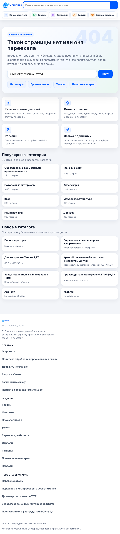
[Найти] (114, 5)
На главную (17, 84)
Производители (18, 15)
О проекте (8, 351)
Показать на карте (83, 84)
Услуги (82, 15)
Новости (7, 465)
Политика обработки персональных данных (29, 359)
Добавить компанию (15, 366)
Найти (105, 73)
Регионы (7, 450)
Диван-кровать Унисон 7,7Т (19, 496)
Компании (62, 15)
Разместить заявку (14, 382)
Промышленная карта (16, 458)
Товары (42, 15)
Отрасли (7, 442)
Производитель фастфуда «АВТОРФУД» (27, 511)
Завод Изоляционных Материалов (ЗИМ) (28, 503)
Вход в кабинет (11, 374)
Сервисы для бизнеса (15, 435)
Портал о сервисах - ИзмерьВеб (22, 389)
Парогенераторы (12, 480)
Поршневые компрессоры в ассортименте (29, 488)
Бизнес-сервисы (105, 15)
